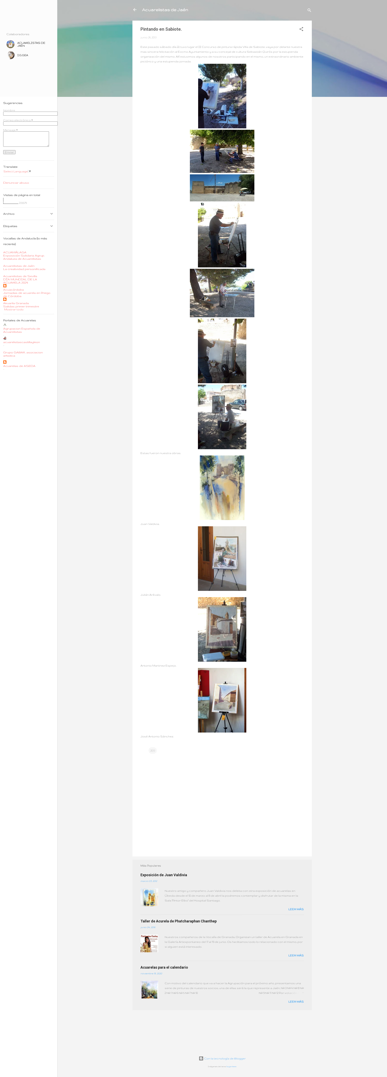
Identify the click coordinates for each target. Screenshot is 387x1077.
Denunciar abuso (16, 182)
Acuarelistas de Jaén (165, 9)
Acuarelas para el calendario (164, 967)
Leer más (296, 909)
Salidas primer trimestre (21, 306)
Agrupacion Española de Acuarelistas (21, 330)
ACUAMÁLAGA (14, 252)
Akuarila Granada (16, 303)
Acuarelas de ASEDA (19, 365)
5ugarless (231, 1066)
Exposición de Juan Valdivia (163, 875)
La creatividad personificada (24, 269)
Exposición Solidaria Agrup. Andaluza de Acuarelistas (24, 257)
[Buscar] (309, 11)
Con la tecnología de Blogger (225, 1058)
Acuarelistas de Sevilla (20, 276)
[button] (301, 30)
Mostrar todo (14, 309)
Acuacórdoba (13, 289)
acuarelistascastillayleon (21, 342)
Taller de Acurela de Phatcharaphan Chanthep (178, 921)
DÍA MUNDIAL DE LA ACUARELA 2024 (20, 281)
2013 (152, 750)
